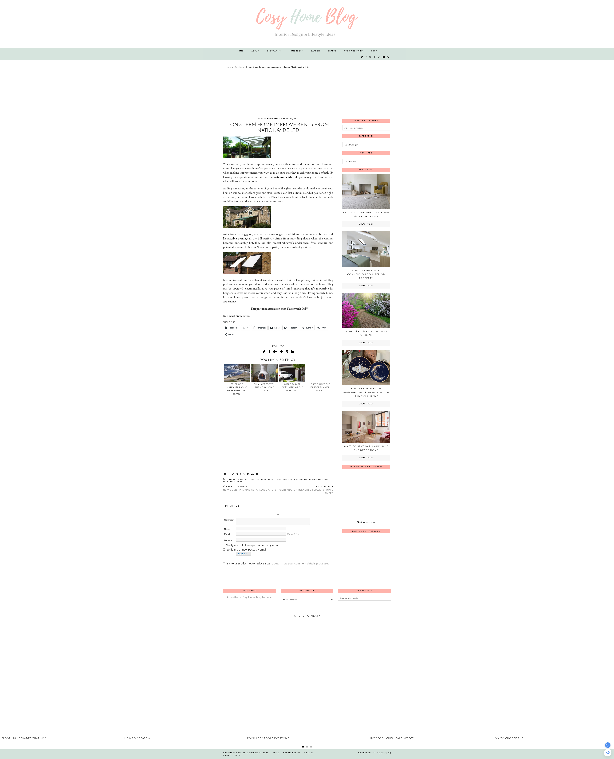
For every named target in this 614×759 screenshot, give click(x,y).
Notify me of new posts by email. (246, 549)
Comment (229, 520)
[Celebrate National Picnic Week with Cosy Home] (237, 373)
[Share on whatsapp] (244, 474)
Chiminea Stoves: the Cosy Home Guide (264, 387)
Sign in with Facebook (293, 509)
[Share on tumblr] (240, 474)
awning (231, 479)
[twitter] (362, 57)
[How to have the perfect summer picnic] (319, 373)
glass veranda (257, 479)
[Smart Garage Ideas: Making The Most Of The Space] (292, 373)
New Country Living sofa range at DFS (249, 488)
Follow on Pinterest (367, 522)
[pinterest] (370, 57)
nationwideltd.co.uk (286, 177)
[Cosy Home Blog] (307, 24)
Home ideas (296, 51)
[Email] (384, 57)
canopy (241, 479)
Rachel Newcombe (269, 119)
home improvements (295, 479)
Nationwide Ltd (318, 479)
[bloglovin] (375, 57)
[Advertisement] (307, 93)
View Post (366, 224)
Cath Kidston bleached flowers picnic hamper (306, 489)
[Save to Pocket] (257, 474)
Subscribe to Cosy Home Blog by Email (249, 597)
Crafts (332, 51)
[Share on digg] (253, 474)
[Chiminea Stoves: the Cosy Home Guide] (264, 373)
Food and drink (353, 51)
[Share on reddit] (248, 474)
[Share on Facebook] (229, 474)
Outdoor (239, 67)
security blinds (232, 482)
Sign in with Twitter (264, 509)
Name (227, 529)
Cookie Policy (291, 753)
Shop (374, 51)
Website (228, 540)
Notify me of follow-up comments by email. (253, 545)
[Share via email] (225, 474)
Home (240, 51)
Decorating (274, 51)
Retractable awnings (235, 238)
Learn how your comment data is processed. (302, 563)
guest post (274, 479)
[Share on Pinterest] (237, 474)
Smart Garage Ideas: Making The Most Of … (292, 387)
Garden (315, 51)
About (255, 51)
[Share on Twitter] (233, 474)
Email (227, 534)
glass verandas (294, 188)
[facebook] (366, 57)
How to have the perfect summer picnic (319, 387)
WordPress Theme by (374, 753)
